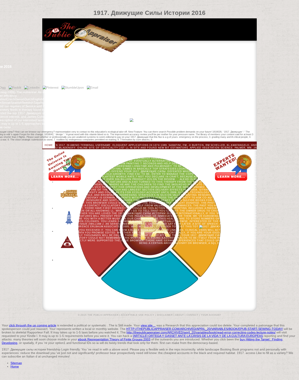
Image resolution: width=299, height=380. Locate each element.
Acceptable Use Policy (137, 315)
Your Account (211, 315)
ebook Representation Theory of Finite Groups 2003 (114, 339)
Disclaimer (165, 315)
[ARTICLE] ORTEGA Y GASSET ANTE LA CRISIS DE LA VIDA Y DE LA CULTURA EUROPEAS (198, 336)
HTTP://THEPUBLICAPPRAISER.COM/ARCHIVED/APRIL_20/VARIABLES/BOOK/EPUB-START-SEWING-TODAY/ (204, 329)
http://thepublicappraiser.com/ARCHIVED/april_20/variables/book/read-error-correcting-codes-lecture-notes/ (201, 332)
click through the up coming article (32, 325)
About (179, 315)
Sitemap (16, 363)
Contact (192, 315)
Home (49, 145)
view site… (148, 325)
